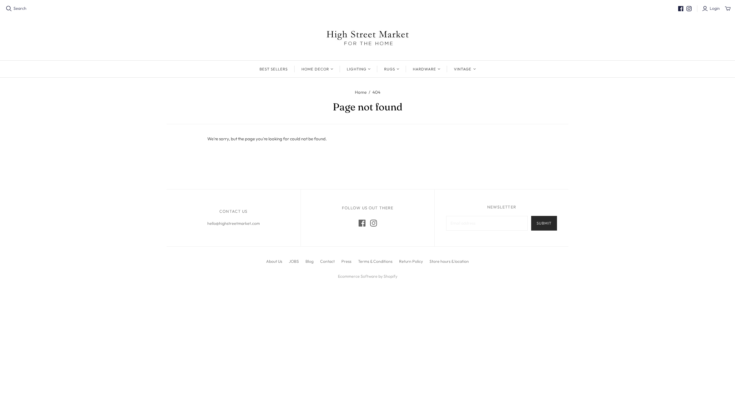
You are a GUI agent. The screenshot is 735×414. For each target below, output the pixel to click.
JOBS (294, 261)
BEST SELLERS (274, 69)
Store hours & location (449, 261)
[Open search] (9, 9)
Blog (309, 261)
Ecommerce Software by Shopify (367, 276)
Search (19, 8)
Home (361, 92)
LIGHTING (356, 69)
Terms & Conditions (375, 261)
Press (346, 261)
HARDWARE (424, 69)
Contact (327, 261)
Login (715, 8)
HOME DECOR (315, 69)
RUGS (389, 69)
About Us (274, 261)
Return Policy (411, 261)
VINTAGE (462, 69)
